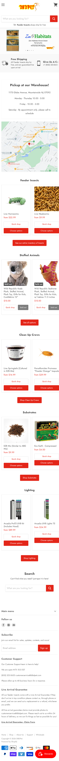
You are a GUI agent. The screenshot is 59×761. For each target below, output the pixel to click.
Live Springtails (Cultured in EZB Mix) (15, 370)
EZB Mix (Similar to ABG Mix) (15, 447)
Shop (11, 734)
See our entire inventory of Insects (29, 242)
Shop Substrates (29, 477)
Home (3, 734)
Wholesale (40, 734)
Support (30, 734)
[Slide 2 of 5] (29, 41)
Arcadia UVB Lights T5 (44, 523)
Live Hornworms (11, 213)
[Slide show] (29, 41)
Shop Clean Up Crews (29, 400)
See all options (29, 322)
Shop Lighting (29, 558)
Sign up (44, 648)
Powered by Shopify (9, 741)
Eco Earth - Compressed (45, 445)
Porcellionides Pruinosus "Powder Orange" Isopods (46, 370)
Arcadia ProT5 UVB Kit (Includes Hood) (14, 525)
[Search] (54, 18)
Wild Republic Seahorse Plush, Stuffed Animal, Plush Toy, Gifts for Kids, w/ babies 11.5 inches (45, 293)
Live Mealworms (41, 213)
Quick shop (16, 224)
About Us (20, 734)
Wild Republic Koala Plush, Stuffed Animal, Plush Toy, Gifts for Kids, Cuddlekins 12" (15, 293)
